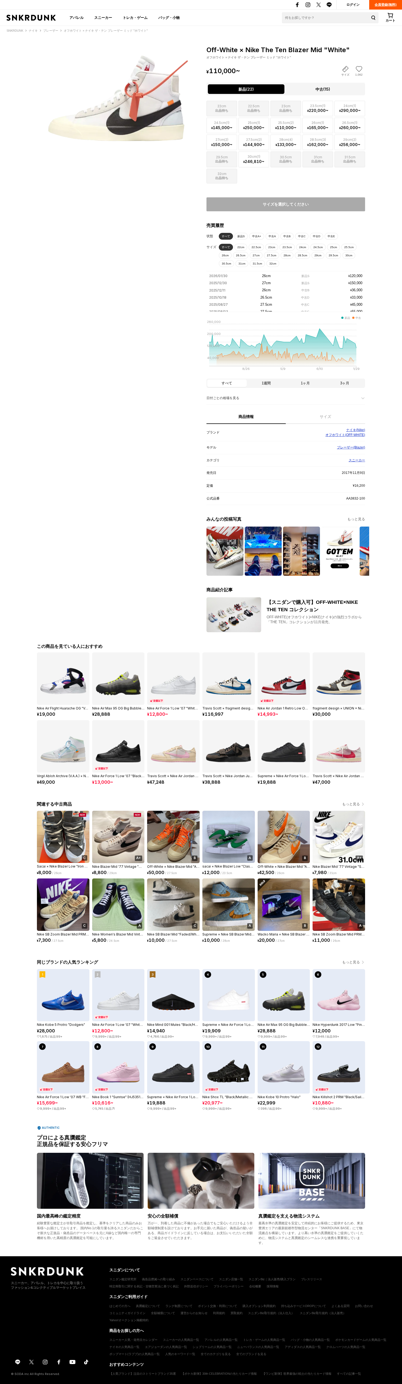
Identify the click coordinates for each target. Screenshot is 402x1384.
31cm (241, 263)
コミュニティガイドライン (127, 1313)
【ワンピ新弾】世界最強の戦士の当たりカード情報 (296, 1373)
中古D (316, 236)
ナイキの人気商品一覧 (124, 1347)
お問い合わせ (364, 1306)
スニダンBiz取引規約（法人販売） (323, 1313)
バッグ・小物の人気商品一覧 (310, 1339)
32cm (272, 263)
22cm (240, 247)
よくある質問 (340, 1306)
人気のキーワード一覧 (180, 1354)
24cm (302, 247)
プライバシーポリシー (229, 1286)
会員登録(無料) (386, 5)
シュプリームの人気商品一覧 (212, 1347)
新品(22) (246, 89)
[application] (285, 347)
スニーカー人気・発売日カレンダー (133, 1339)
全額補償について (163, 1313)
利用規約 (219, 1313)
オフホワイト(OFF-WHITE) (345, 435)
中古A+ (256, 236)
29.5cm (333, 255)
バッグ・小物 (169, 17)
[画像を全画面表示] (116, 93)
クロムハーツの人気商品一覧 (345, 1347)
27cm (256, 255)
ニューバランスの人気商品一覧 (258, 1347)
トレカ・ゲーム (135, 17)
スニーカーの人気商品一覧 (181, 1339)
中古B (287, 236)
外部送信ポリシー (196, 1286)
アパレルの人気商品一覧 (221, 1339)
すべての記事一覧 (349, 1373)
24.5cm (318, 247)
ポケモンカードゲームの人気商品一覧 (360, 1339)
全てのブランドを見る (251, 1354)
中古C (301, 236)
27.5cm (271, 255)
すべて (226, 236)
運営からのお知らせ (194, 1313)
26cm (225, 255)
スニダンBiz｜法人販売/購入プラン (272, 1279)
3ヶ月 (344, 383)
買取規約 (237, 1313)
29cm (317, 255)
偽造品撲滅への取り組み (158, 1279)
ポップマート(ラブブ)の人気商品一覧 (134, 1354)
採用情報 (273, 1286)
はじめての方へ (119, 1306)
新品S (241, 236)
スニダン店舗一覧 (231, 1279)
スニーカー (103, 17)
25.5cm (349, 247)
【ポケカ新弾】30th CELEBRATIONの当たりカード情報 (219, 1373)
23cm (271, 247)
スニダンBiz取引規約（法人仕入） (271, 1313)
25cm (333, 247)
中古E (331, 236)
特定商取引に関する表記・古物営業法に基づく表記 (144, 1286)
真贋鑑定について (148, 1306)
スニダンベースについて (197, 1279)
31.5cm (257, 263)
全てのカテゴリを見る (216, 1354)
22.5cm (256, 247)
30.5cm (226, 263)
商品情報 (246, 416)
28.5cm (302, 255)
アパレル (76, 17)
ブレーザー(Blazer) (351, 447)
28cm (287, 255)
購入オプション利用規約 (259, 1306)
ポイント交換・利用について (217, 1306)
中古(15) (323, 89)
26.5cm (240, 255)
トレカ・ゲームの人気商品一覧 (264, 1339)
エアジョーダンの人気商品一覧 (166, 1347)
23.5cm (287, 247)
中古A (272, 236)
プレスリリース (311, 1279)
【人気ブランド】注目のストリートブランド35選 (142, 1373)
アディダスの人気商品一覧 (303, 1347)
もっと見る (356, 519)
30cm (348, 255)
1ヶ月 (305, 383)
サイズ (325, 416)
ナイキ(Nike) (355, 430)
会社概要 (255, 1286)
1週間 (266, 383)
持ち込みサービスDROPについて (303, 1306)
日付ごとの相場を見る (222, 398)
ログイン (353, 5)
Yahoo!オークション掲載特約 (128, 1320)
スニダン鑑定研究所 (122, 1279)
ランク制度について (179, 1306)
